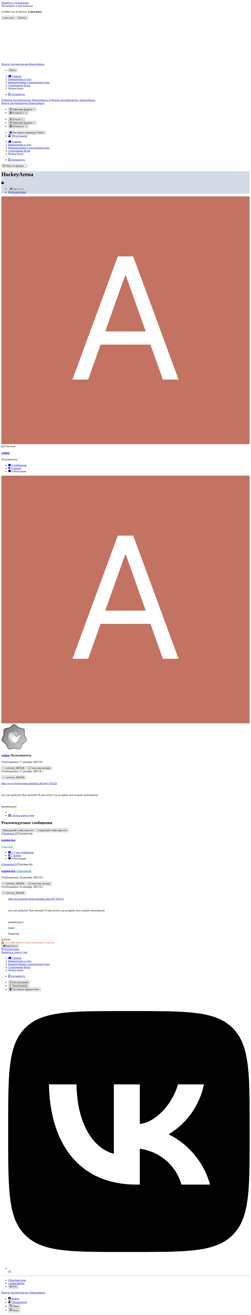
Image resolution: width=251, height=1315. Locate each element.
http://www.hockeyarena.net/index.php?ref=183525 (29, 783)
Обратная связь (17, 1280)
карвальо (8, 840)
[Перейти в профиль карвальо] (8, 833)
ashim (5, 453)
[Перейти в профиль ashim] (125, 443)
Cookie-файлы (16, 1283)
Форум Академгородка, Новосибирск (23, 1292)
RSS (14, 1286)
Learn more (8, 18)
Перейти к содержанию (15, 2)
